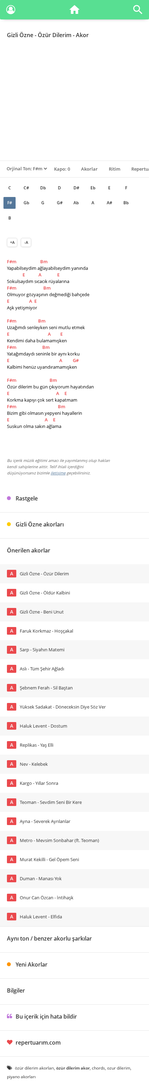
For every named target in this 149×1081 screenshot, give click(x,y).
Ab (76, 203)
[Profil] (10, 11)
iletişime (58, 472)
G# (60, 203)
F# (9, 203)
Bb (126, 203)
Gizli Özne (20, 35)
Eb (92, 188)
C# (26, 188)
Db (43, 188)
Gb (26, 203)
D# (76, 188)
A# (109, 203)
